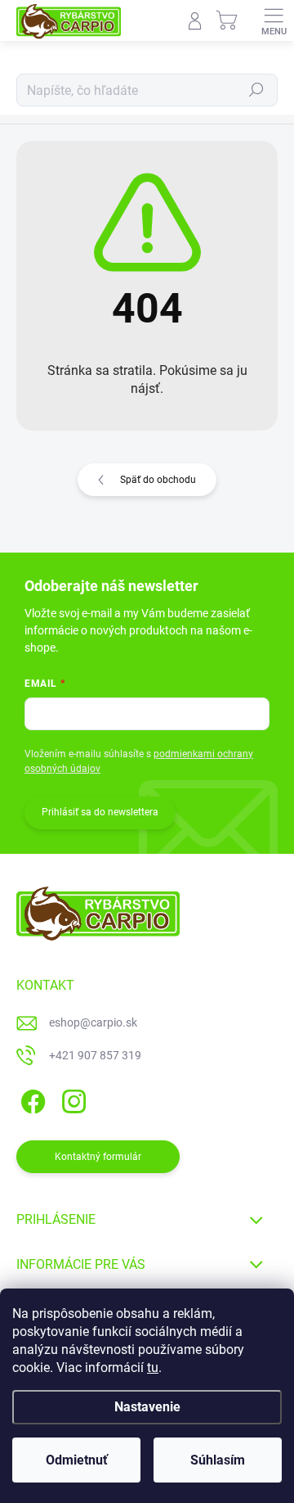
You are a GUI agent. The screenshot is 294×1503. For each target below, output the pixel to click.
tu (152, 1367)
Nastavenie (147, 1407)
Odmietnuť (77, 1460)
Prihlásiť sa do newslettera (100, 812)
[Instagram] (71, 1099)
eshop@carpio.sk (93, 1022)
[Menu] (273, 20)
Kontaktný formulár (98, 1156)
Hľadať (256, 90)
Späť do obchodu (158, 479)
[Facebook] (30, 1099)
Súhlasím (217, 1460)
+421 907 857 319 (95, 1055)
